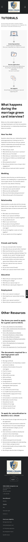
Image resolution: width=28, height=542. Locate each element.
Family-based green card (8, 525)
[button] (2, 7)
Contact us (5, 513)
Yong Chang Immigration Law (15, 475)
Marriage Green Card (7, 522)
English (13, 479)
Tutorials (5, 504)
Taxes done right (6, 510)
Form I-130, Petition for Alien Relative (13, 326)
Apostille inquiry (6, 534)
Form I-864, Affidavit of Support (11, 337)
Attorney (4, 501)
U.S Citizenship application (8, 528)
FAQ (4, 507)
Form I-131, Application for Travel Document (14, 347)
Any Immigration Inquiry (8, 531)
